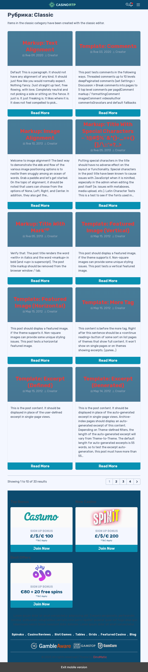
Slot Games (63, 634)
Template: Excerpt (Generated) (108, 382)
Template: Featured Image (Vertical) (107, 227)
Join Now (41, 548)
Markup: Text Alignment (40, 46)
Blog (133, 634)
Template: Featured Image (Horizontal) (40, 302)
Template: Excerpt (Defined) (40, 382)
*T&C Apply (41, 540)
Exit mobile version (74, 667)
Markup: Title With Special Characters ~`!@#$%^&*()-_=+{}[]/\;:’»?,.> (108, 134)
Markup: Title (40, 227)
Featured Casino (113, 634)
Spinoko (18, 634)
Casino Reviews (39, 634)
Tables (80, 634)
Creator (53, 55)
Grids (93, 634)
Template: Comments (108, 46)
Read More (40, 113)
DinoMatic (100, 657)
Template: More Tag (108, 302)
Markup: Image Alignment (40, 134)
